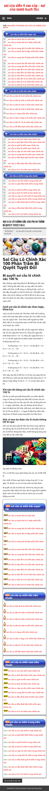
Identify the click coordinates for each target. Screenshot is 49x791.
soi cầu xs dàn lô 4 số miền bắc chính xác (25, 81)
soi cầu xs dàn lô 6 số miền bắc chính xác (25, 84)
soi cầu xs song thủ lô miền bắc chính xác (25, 48)
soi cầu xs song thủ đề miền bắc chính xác (26, 66)
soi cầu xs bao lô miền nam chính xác (24, 148)
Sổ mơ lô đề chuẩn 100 (12, 781)
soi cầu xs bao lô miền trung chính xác (24, 193)
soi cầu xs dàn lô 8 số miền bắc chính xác (23, 96)
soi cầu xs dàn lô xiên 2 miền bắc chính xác (24, 100)
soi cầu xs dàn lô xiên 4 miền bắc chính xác (24, 109)
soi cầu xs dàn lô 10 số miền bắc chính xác (24, 122)
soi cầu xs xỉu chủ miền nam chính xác (24, 139)
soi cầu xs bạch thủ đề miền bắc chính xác (26, 63)
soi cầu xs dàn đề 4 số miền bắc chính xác (25, 69)
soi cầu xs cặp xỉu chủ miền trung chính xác (26, 196)
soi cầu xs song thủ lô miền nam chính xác (26, 154)
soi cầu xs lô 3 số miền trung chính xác (24, 214)
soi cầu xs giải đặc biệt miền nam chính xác (26, 142)
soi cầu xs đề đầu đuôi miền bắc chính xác (24, 126)
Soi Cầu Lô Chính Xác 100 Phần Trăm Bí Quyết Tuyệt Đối (23, 223)
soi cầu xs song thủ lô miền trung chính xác (26, 199)
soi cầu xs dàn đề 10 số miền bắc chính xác (26, 78)
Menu (9, 18)
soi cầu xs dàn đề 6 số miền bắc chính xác (25, 72)
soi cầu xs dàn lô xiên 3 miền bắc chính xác (24, 104)
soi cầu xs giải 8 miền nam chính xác (23, 145)
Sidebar (39, 18)
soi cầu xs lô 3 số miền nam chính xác (24, 169)
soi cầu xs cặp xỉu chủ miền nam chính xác (26, 151)
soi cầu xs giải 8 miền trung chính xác (24, 190)
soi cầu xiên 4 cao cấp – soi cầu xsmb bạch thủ (24, 7)
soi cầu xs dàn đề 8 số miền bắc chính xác (25, 75)
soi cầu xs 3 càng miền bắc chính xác (21, 113)
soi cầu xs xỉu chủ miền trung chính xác (25, 180)
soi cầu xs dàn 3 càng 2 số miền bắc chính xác (25, 118)
